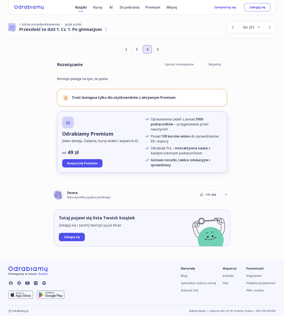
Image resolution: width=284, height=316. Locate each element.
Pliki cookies (255, 290)
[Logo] (29, 7)
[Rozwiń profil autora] (226, 194)
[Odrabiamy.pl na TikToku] (19, 283)
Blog (184, 276)
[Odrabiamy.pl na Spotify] (44, 283)
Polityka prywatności (261, 283)
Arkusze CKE (189, 290)
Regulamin (254, 276)
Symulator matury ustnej (198, 283)
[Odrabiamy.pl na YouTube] (27, 283)
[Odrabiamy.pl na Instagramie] (35, 283)
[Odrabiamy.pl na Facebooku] (10, 283)
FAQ (225, 283)
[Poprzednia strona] (233, 27)
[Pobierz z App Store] (20, 295)
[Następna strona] (270, 27)
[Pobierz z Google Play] (51, 295)
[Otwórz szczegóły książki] (106, 29)
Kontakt (228, 276)
